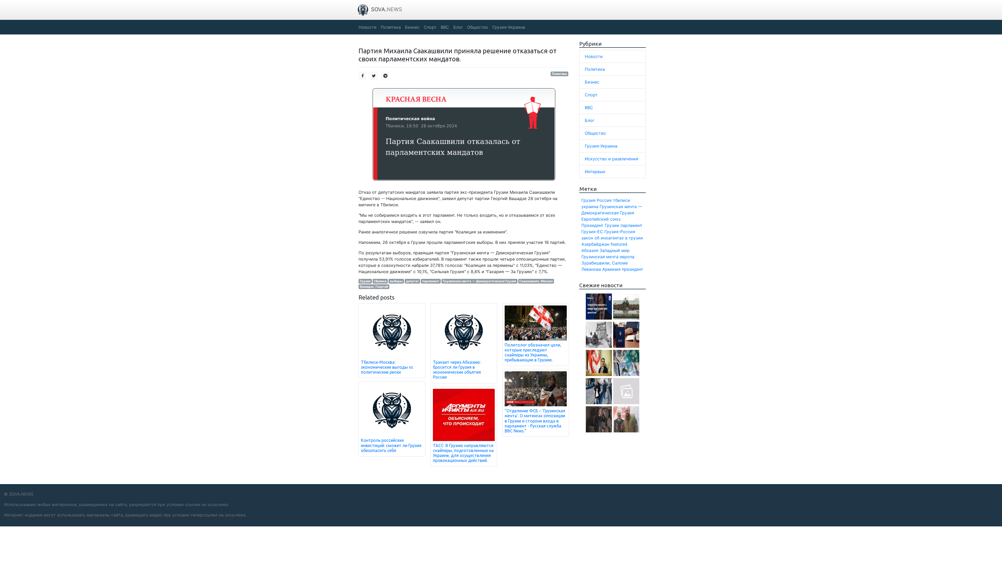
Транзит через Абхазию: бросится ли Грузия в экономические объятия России (457, 370)
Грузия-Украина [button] (508, 27)
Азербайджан (595, 244)
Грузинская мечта (599, 256)
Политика (559, 74)
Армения (611, 269)
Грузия (365, 281)
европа (627, 256)
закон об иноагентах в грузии (612, 237)
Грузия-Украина (601, 146)
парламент (430, 281)
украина (589, 206)
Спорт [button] (430, 27)
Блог (589, 120)
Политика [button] (391, 27)
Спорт (591, 94)
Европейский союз (601, 219)
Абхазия (589, 250)
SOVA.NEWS (21, 494)
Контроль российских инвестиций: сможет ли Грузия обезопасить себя (391, 445)
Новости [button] (368, 27)
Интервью (595, 171)
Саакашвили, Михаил (536, 281)
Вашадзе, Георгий (374, 287)
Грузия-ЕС (592, 231)
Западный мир (615, 250)
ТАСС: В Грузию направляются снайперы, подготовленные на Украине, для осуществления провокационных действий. (463, 453)
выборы (396, 281)
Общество (595, 133)
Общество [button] (477, 27)
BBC (589, 107)
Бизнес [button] (412, 27)
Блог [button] (458, 27)
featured (619, 244)
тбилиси (380, 281)
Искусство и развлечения (611, 158)
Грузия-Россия (619, 231)
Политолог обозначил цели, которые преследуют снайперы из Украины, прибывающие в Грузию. (533, 352)
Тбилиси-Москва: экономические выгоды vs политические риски (387, 367)
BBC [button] (445, 27)
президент (632, 269)
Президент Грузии (600, 225)
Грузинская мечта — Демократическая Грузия (479, 281)
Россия (604, 200)
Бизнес (592, 82)
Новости (594, 56)
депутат (412, 281)
